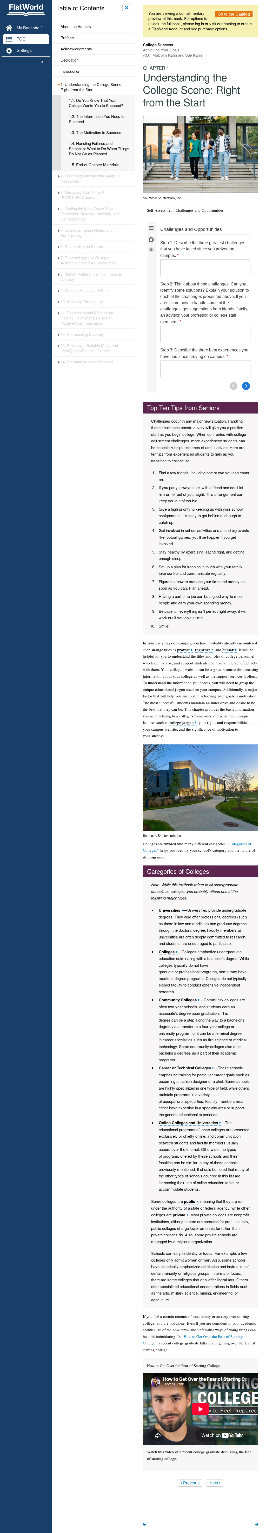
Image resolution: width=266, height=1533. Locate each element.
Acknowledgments (76, 48)
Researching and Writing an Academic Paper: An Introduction (88, 260)
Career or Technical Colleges (185, 1068)
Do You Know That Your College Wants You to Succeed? (96, 103)
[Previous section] (144, 1524)
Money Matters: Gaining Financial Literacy (91, 276)
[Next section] (256, 1524)
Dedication (69, 60)
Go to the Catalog (234, 14)
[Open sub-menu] (59, 84)
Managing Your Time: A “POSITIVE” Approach (82, 195)
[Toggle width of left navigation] (42, 62)
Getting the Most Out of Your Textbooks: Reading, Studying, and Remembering (90, 214)
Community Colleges (178, 1000)
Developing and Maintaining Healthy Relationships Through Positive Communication (87, 318)
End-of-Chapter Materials (94, 164)
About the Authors (76, 26)
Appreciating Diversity (82, 334)
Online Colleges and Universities (188, 1123)
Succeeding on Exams (82, 246)
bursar (228, 650)
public (189, 1201)
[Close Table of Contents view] (126, 7)
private (179, 1215)
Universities (169, 910)
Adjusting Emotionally (82, 301)
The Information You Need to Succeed (96, 119)
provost (183, 650)
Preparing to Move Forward (87, 361)
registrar (202, 650)
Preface (67, 37)
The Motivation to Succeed (95, 132)
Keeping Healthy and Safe (85, 290)
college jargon (181, 722)
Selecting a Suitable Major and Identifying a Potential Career (89, 348)
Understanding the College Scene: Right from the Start (91, 87)
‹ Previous (190, 1483)
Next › (214, 1483)
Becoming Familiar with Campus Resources (90, 178)
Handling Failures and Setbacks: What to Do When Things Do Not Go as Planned (99, 148)
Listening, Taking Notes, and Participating (86, 233)
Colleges (167, 952)
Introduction (70, 71)
